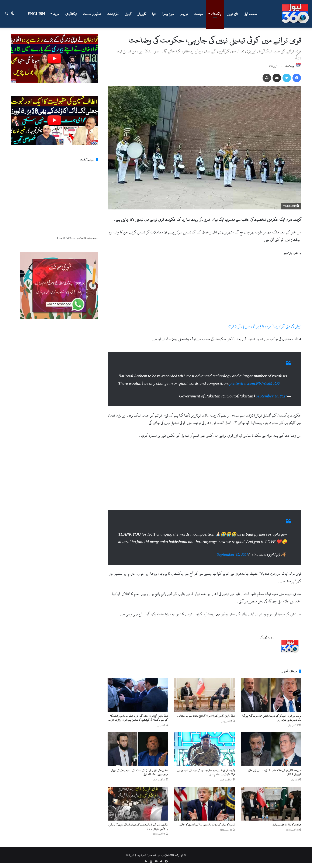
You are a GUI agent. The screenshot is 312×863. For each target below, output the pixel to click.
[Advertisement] (204, 291)
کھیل (128, 14)
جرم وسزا (168, 14)
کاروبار (142, 14)
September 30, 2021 (271, 396)
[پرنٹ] (267, 78)
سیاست (198, 14)
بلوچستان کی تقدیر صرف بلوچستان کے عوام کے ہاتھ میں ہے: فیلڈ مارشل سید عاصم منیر (206, 772)
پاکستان (216, 14)
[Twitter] (286, 78)
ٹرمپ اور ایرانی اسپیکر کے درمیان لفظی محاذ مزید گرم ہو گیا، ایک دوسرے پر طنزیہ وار (271, 717)
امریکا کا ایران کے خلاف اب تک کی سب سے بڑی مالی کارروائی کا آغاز (274, 772)
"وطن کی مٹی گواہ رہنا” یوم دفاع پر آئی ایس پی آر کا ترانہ (264, 326)
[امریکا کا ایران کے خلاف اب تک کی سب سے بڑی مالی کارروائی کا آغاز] (271, 749)
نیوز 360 (130, 855)
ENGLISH (36, 14)
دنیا (154, 14)
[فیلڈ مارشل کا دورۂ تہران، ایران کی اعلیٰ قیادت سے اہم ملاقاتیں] (204, 695)
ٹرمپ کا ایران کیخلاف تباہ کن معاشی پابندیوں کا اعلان (207, 824)
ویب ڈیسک (289, 66)
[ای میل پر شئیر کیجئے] (277, 78)
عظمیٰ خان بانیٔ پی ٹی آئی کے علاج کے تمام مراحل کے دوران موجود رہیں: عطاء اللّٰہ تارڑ (139, 772)
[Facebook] (296, 78)
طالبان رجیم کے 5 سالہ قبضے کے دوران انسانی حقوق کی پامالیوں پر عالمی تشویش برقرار (138, 826)
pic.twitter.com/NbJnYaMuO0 (254, 383)
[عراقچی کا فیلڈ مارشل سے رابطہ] (271, 804)
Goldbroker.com (88, 238)
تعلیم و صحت (92, 14)
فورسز (184, 14)
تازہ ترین (232, 14)
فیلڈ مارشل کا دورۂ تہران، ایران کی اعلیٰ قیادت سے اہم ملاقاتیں (206, 715)
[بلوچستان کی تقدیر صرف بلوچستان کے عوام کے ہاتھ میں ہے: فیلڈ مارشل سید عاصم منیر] (204, 749)
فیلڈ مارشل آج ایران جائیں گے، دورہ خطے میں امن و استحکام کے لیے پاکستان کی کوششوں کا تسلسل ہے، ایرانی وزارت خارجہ (138, 717)
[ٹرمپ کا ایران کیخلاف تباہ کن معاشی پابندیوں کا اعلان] (204, 804)
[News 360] (295, 13)
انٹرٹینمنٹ (113, 14)
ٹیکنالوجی (71, 14)
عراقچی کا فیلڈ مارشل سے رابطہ (286, 824)
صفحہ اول (250, 14)
